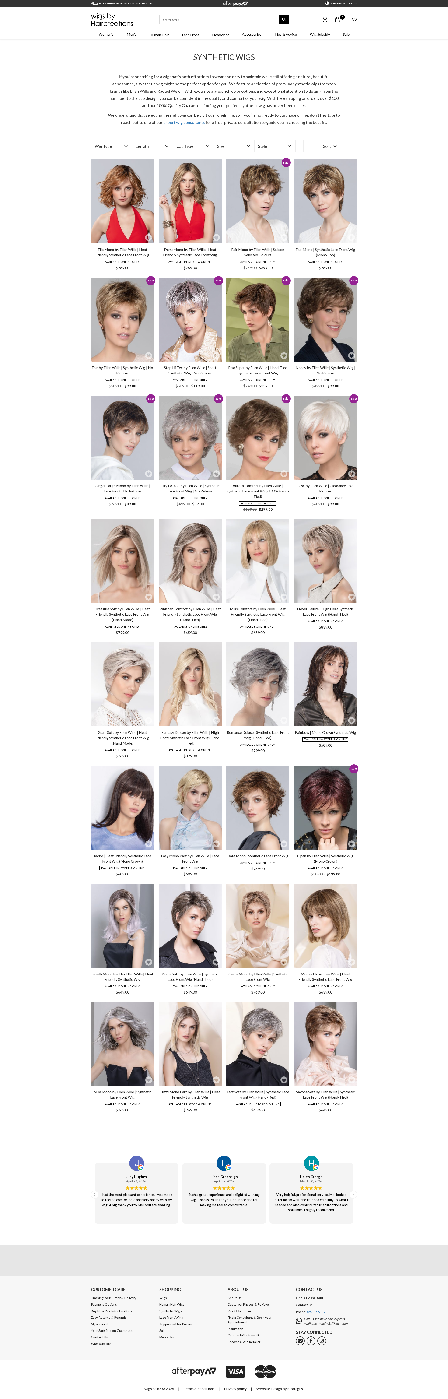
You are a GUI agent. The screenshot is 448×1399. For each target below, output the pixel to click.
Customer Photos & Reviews (249, 1304)
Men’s (131, 34)
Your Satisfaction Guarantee (112, 1330)
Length (142, 146)
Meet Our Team (239, 1311)
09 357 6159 (349, 3)
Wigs (163, 1298)
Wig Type (103, 146)
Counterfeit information (245, 1335)
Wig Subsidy (320, 34)
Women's (106, 34)
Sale (346, 34)
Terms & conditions (199, 1388)
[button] (148, 237)
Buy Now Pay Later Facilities (111, 1311)
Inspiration (235, 1329)
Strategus (295, 1388)
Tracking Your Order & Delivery (113, 1298)
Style (262, 146)
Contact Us (99, 1337)
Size (220, 146)
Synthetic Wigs (170, 1311)
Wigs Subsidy (101, 1344)
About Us (235, 1298)
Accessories (251, 34)
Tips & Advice (285, 34)
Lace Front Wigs (171, 1317)
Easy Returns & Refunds (108, 1317)
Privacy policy (235, 1388)
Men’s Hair (167, 1337)
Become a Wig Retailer (244, 1342)
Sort (327, 146)
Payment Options (104, 1304)
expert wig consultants (184, 122)
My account (99, 1324)
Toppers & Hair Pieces (175, 1324)
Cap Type (184, 146)
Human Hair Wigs (171, 1304)
